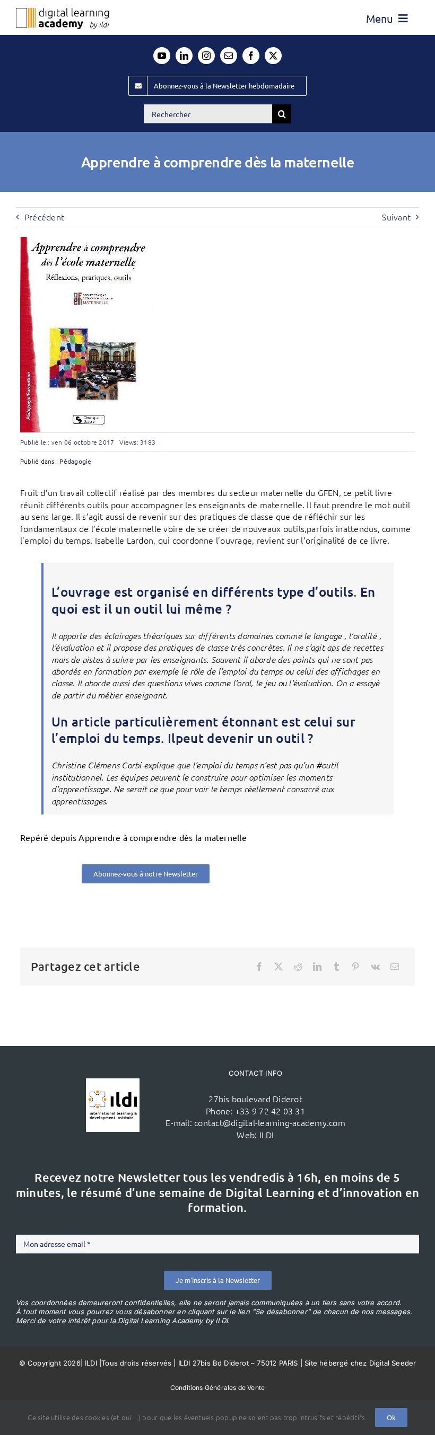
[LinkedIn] (317, 966)
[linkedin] (184, 55)
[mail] (228, 55)
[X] (278, 966)
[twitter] (273, 55)
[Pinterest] (355, 966)
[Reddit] (298, 966)
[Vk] (375, 966)
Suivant (396, 217)
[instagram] (206, 55)
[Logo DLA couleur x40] (62, 12)
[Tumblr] (336, 966)
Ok (391, 1417)
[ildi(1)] (113, 1082)
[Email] (394, 966)
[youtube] (161, 55)
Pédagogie (75, 461)
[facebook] (250, 55)
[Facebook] (259, 966)
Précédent (44, 217)
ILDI (266, 1134)
